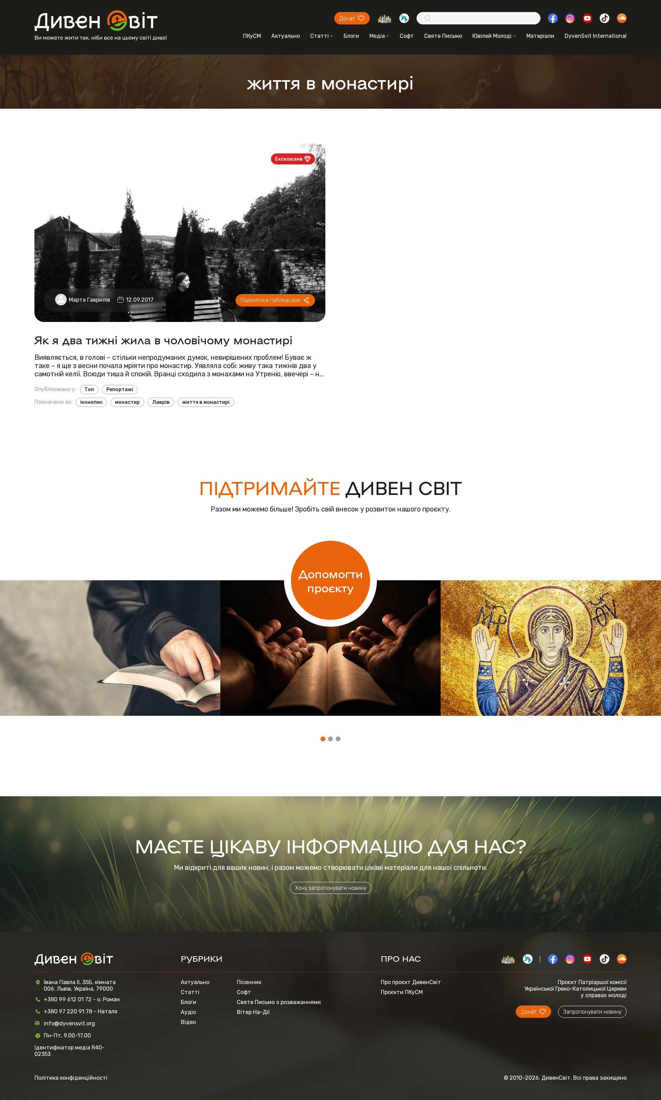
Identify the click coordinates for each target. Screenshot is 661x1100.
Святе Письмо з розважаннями (279, 1002)
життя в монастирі (206, 402)
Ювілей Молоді (492, 36)
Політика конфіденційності (70, 1078)
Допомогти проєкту (330, 580)
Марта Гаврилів (89, 299)
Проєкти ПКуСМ (402, 992)
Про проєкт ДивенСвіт (411, 982)
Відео (188, 1022)
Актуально (285, 36)
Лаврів (161, 402)
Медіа (377, 36)
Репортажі (119, 389)
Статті (319, 36)
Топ (89, 389)
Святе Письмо (443, 36)
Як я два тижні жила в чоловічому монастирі (163, 339)
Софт (407, 36)
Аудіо (188, 1012)
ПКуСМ (252, 36)
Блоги (351, 36)
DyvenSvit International (596, 36)
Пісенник (249, 982)
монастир (127, 402)
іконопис (91, 402)
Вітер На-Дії (253, 1012)
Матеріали (540, 36)
